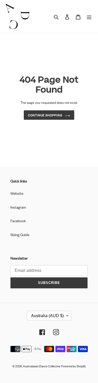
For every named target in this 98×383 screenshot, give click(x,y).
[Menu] (89, 16)
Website (16, 193)
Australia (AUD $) (47, 315)
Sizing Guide (19, 234)
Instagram (18, 207)
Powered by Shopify (73, 366)
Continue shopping (45, 115)
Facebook (18, 220)
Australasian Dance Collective (41, 366)
